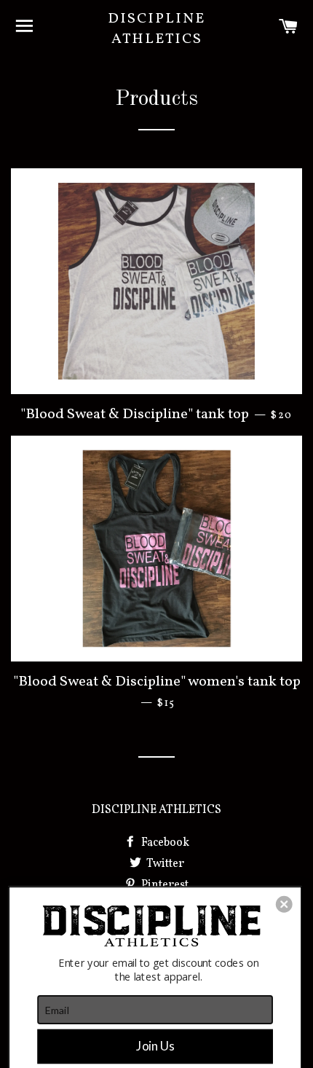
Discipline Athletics (156, 29)
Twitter (164, 864)
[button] (284, 904)
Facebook (164, 843)
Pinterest (164, 885)
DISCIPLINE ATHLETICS (156, 810)
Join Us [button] (155, 1045)
